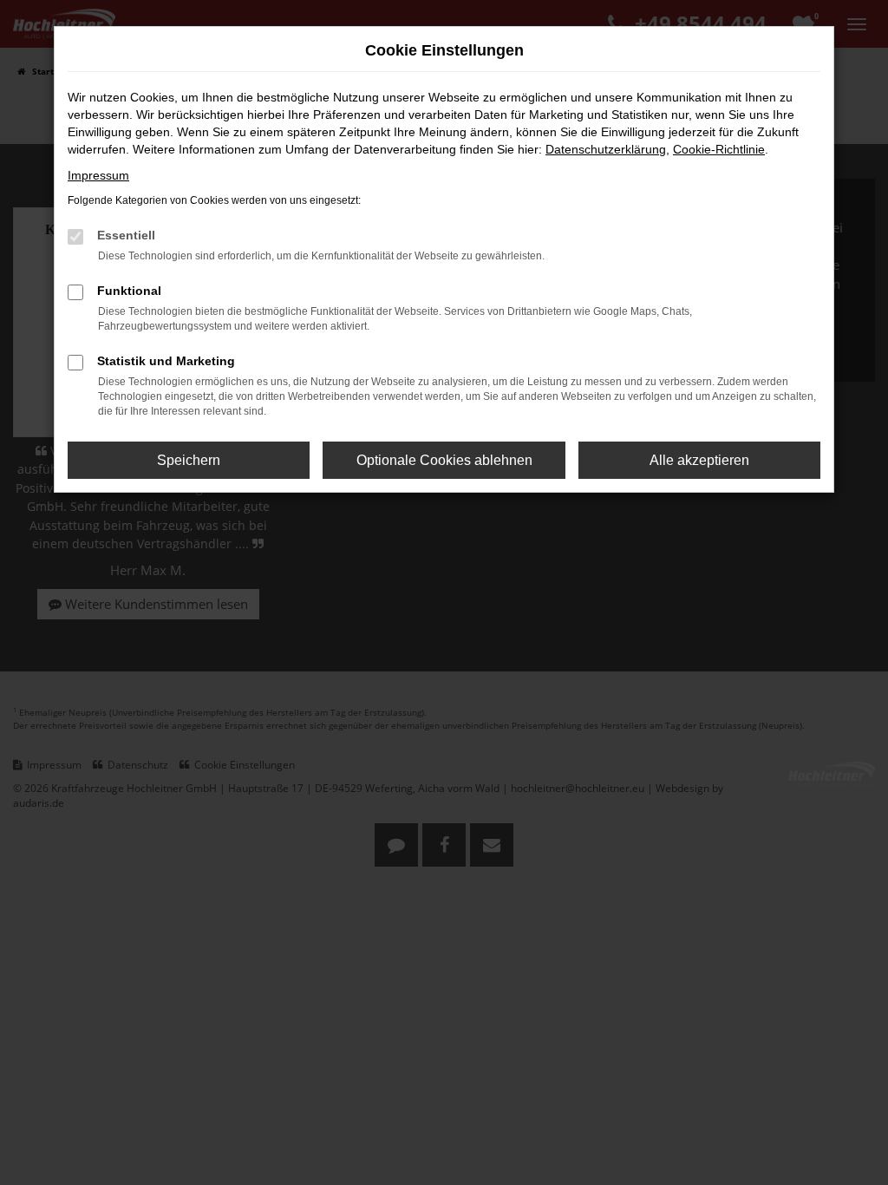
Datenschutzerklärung (605, 149)
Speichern (188, 460)
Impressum (98, 175)
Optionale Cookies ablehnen (444, 460)
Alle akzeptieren (699, 460)
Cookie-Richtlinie (719, 149)
